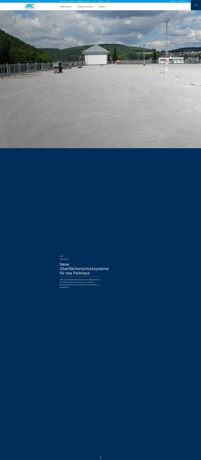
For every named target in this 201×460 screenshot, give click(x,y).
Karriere (88, 1)
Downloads (101, 1)
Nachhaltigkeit (79, 1)
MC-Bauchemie (30, 6)
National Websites (182, 1)
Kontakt (108, 1)
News (94, 1)
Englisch (173, 1)
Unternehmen (63, 1)
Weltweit (71, 1)
